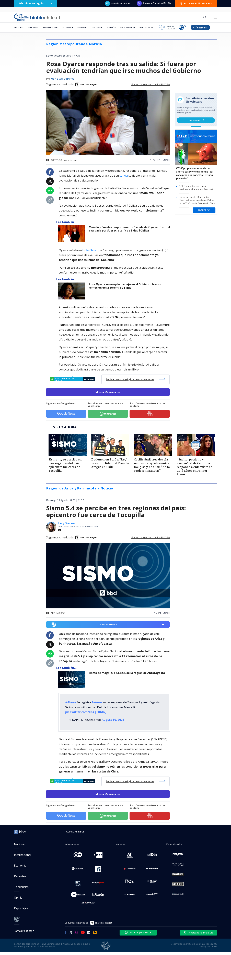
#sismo (97, 702)
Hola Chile (89, 250)
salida (124, 175)
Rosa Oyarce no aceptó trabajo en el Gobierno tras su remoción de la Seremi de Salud (125, 286)
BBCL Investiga (127, 27)
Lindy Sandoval (67, 523)
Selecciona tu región (30, 3)
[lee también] (72, 679)
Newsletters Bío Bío (121, 3)
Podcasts (19, 27)
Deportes (82, 27)
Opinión (111, 27)
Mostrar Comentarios (108, 392)
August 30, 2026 (113, 720)
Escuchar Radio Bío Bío (197, 3)
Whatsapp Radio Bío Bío (200, 932)
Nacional (33, 27)
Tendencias (97, 27)
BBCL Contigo (147, 27)
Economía (68, 27)
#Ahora (70, 702)
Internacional (51, 27)
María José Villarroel (63, 79)
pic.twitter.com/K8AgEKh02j (85, 712)
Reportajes (21, 908)
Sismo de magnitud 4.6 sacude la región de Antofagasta (127, 673)
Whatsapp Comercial (140, 932)
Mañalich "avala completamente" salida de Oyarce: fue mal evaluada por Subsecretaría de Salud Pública (129, 228)
